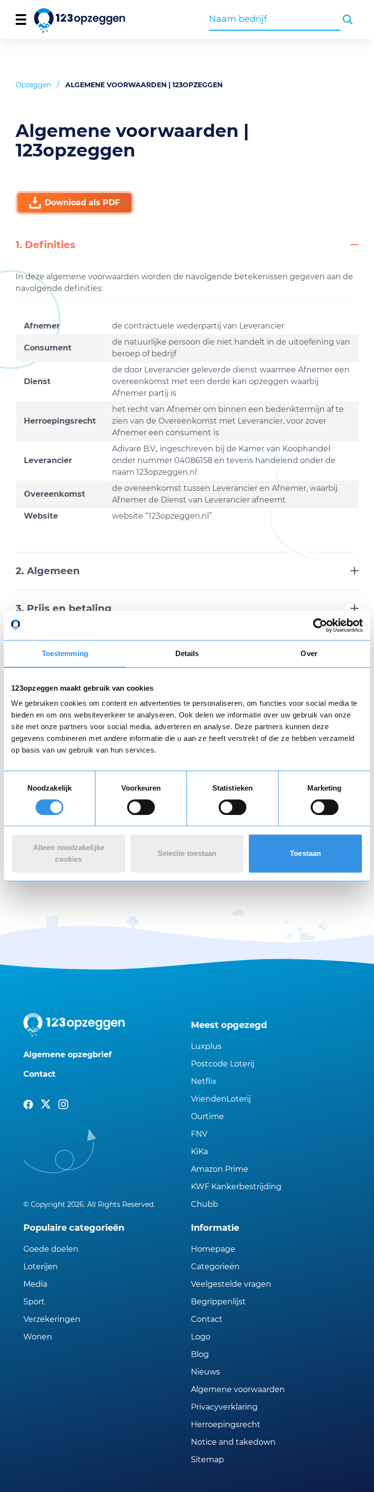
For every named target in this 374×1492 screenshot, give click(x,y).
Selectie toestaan (187, 853)
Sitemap (207, 1459)
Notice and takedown (233, 1442)
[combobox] (275, 19)
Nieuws (205, 1371)
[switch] (141, 807)
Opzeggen (33, 84)
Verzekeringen (51, 1319)
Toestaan (305, 853)
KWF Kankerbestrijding (236, 1186)
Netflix (204, 1081)
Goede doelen (50, 1249)
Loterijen (40, 1266)
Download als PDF (82, 202)
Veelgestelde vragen (231, 1284)
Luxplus (206, 1046)
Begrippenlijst (218, 1301)
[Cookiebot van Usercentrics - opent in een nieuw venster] (320, 625)
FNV (199, 1134)
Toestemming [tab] (65, 653)
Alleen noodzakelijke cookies (68, 853)
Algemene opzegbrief (67, 1054)
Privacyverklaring (224, 1407)
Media (35, 1284)
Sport (34, 1301)
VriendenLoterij (221, 1099)
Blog (200, 1354)
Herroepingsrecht (226, 1424)
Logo (200, 1336)
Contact (39, 1074)
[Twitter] (46, 1104)
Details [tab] (187, 653)
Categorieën (215, 1266)
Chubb (204, 1204)
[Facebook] (28, 1104)
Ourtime (207, 1116)
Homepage (213, 1249)
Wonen (37, 1336)
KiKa (199, 1151)
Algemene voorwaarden (238, 1389)
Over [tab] (308, 653)
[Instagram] (63, 1104)
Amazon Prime (219, 1169)
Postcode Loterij (222, 1063)
